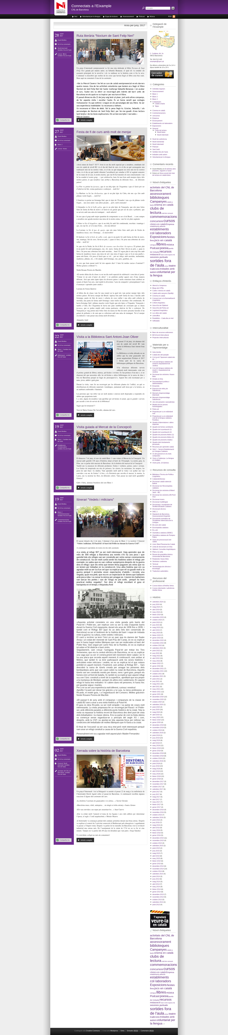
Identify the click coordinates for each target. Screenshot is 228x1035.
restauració (155, 254)
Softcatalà (156, 321)
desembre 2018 (158, 753)
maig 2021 (156, 684)
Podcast (155, 147)
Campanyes (156, 102)
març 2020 (156, 717)
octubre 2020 (157, 702)
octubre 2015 (157, 843)
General (60, 763)
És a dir (155, 530)
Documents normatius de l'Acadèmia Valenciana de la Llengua (162, 520)
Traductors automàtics (160, 571)
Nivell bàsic (161, 132)
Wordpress (114, 1031)
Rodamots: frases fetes (160, 559)
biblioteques (61, 355)
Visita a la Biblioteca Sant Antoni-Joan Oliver (107, 337)
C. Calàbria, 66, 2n (156, 53)
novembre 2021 (158, 671)
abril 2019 (156, 743)
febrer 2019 (156, 748)
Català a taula (160, 104)
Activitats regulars (158, 89)
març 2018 (156, 774)
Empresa (155, 118)
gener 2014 (156, 892)
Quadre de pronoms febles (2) (163, 437)
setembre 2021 (157, 676)
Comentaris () (147, 1031)
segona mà (171, 254)
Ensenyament (157, 121)
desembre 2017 (158, 781)
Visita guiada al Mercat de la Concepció (104, 427)
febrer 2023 (156, 635)
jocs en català (163, 240)
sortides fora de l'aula (64, 55)
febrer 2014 (156, 889)
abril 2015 (156, 856)
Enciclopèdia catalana (160, 528)
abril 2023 (156, 630)
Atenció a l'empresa (159, 285)
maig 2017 (156, 797)
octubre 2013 (157, 900)
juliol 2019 (156, 735)
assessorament (160, 193)
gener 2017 (156, 807)
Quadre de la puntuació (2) (162, 432)
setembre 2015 (157, 846)
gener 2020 (156, 722)
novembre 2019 (158, 727)
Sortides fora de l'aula (64, 50)
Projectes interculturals (160, 338)
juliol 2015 (156, 848)
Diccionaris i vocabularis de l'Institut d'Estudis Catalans (162, 505)
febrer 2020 (156, 720)
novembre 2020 (158, 699)
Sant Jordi (156, 149)
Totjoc (157, 106)
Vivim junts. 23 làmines (160, 463)
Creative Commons (93, 1031)
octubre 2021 (157, 674)
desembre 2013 (158, 894)
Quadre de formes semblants (162, 427)
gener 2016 (156, 835)
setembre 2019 (157, 733)
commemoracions (63, 519)
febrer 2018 (156, 776)
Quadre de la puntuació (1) (162, 429)
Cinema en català (158, 110)
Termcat (155, 564)
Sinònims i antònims (159, 561)
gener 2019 (156, 751)
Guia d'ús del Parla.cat (160, 308)
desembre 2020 (158, 697)
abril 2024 (156, 610)
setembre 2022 (157, 648)
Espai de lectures (111, 16)
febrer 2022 (156, 663)
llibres (65, 54)
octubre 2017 (157, 787)
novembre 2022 (158, 643)
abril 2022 (156, 658)
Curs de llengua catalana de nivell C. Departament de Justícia (162, 370)
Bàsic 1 (60, 349)
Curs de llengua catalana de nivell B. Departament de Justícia (162, 364)
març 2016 (156, 830)
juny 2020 (156, 709)
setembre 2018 (157, 761)
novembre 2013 (158, 897)
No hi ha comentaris (64, 44)
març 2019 (156, 745)
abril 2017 (156, 799)
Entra (122, 1031)
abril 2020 (156, 715)
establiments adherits (157, 226)
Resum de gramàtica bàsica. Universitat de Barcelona (162, 555)
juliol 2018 (156, 763)
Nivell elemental (158, 142)
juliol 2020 (156, 707)
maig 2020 (156, 712)
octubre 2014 (157, 871)
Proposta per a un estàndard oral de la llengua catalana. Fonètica (162, 418)
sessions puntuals (159, 257)
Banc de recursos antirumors (162, 332)
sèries (166, 266)
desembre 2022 (158, 640)
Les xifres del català (159, 313)
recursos (166, 251)
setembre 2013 (157, 902)
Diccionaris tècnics (159, 509)
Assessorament (128, 16)
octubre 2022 (157, 645)
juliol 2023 (156, 622)
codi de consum (167, 213)
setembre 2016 (157, 817)
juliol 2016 (156, 820)
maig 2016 (156, 825)
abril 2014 (156, 884)
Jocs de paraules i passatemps (163, 402)
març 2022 (156, 661)
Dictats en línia (157, 379)
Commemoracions (63, 514)
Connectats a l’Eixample (91, 6)
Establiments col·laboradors (162, 123)
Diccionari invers (158, 499)
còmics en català (158, 224)
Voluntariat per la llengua (91, 16)
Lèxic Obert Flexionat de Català (163, 544)
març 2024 (156, 612)
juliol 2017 (156, 792)
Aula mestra (156, 352)
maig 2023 (156, 627)
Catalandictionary (158, 479)
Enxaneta (155, 386)
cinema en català (163, 204)
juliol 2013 (156, 905)
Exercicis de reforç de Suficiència (160, 389)
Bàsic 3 (155, 99)
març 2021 (156, 689)
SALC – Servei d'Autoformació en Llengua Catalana (163, 450)
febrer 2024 (156, 615)
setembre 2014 (157, 874)
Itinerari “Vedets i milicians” (95, 499)
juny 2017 (156, 794)
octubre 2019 (157, 730)
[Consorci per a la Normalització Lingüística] (60, 9)
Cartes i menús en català (161, 291)
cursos (60, 54)
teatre (172, 265)
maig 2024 (156, 607)
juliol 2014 (156, 876)
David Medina (62, 40)
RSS (170, 16)
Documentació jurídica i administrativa (160, 382)
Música (152, 16)
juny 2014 (156, 879)
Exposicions (156, 126)
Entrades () (132, 1031)
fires (152, 240)
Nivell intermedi (62, 48)
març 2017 (156, 802)
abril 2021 (156, 686)
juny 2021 (156, 681)
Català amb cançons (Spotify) (163, 293)
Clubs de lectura (161, 130)
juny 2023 (156, 625)
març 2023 (156, 633)
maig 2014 (156, 882)
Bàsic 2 (60, 144)
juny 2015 (156, 851)
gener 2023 (156, 638)
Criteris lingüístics (158, 303)
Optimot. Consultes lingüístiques (163, 549)
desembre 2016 (158, 810)
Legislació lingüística (159, 310)
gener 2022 (156, 666)
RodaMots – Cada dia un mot (162, 318)
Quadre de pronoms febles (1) (163, 435)
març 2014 (156, 887)
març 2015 (156, 858)
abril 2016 (156, 828)
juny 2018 (156, 766)
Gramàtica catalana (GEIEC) (162, 533)
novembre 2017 (158, 784)
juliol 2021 (156, 679)
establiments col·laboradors (62, 446)
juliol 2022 (156, 651)
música (170, 244)
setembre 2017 (157, 789)
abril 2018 (156, 771)
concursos (156, 116)
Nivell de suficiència (159, 139)
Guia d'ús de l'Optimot (160, 305)
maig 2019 (156, 740)
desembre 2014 (158, 866)
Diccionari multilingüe (160, 502)
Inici (75, 16)
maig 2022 (156, 656)
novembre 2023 (158, 617)
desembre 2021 (158, 669)
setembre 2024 (157, 602)
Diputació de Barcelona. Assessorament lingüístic (161, 515)
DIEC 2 (155, 512)
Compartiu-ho (65, 120)
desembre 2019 (158, 725)
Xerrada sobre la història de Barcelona (103, 750)
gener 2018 (156, 779)
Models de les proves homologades (160, 405)
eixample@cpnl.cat (157, 61)
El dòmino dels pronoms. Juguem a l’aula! (164, 170)
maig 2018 (156, 769)
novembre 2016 (158, 812)
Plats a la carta (157, 552)
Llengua (153, 245)
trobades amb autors (159, 155)
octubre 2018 (157, 758)
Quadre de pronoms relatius (162, 440)
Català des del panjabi (160, 355)
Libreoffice (156, 316)
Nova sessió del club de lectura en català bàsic (163, 174)
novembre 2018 (158, 756)
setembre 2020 (157, 704)
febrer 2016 (156, 833)
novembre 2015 (158, 840)
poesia (164, 248)
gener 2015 (156, 864)
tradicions (155, 269)
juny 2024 (156, 604)
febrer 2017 (156, 804)
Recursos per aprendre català (163, 447)
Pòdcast (142, 16)
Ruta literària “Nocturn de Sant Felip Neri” (105, 35)
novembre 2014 (158, 869)
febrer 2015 (156, 861)
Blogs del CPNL (158, 288)
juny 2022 (156, 653)
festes (65, 148)
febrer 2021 (156, 692)
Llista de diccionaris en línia (162, 547)
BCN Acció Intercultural (160, 335)
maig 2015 (156, 853)
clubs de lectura (157, 210)
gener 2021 (156, 694)
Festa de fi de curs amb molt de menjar (104, 132)
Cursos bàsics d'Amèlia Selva (163, 586)
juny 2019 (156, 738)
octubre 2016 (157, 815)
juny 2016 (156, 822)
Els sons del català (159, 525)
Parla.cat (155, 409)
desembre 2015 (158, 838)
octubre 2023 (157, 620)
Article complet (86, 120)
